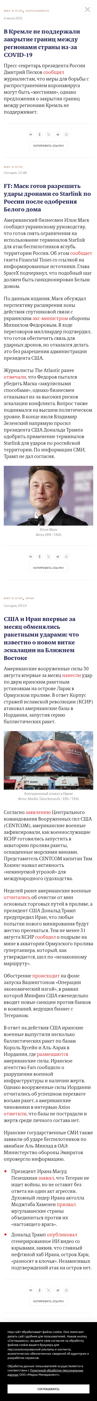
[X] (48, 134)
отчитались (17, 897)
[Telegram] (57, 134)
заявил (46, 1178)
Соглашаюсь (48, 1389)
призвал (66, 1205)
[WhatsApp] (66, 134)
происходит (46, 976)
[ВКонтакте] (30, 134)
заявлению (38, 812)
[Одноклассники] (39, 134)
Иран (30, 598)
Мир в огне (13, 11)
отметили (15, 1114)
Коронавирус (38, 11)
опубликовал (62, 1235)
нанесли (71, 675)
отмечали (15, 377)
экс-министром (50, 319)
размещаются (52, 1054)
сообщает (81, 253)
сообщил (53, 72)
